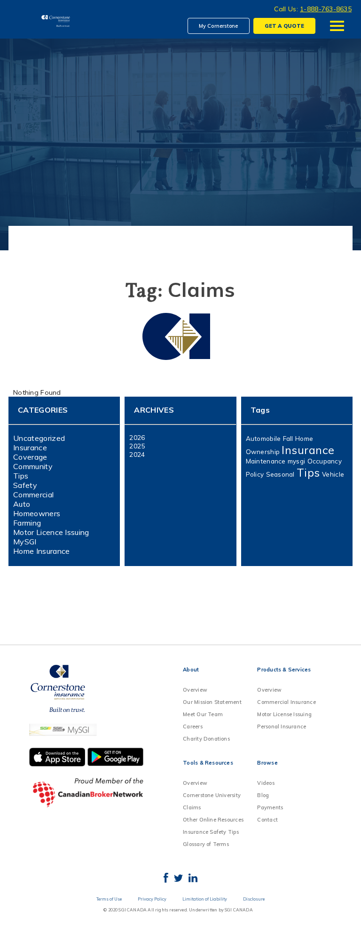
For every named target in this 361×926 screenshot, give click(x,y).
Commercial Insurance (286, 702)
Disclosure (254, 899)
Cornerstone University (212, 795)
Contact (267, 819)
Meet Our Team (203, 714)
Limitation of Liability (204, 899)
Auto (21, 504)
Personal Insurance (281, 726)
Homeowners (36, 513)
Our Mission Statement (212, 702)
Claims (192, 807)
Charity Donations (206, 738)
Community (33, 466)
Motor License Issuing (284, 714)
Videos (265, 783)
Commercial (33, 494)
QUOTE (284, 26)
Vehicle (333, 474)
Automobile (263, 438)
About (191, 669)
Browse (267, 762)
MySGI (25, 541)
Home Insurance (41, 551)
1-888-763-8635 (326, 9)
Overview (195, 690)
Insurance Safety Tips (211, 832)
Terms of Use (109, 899)
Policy (255, 474)
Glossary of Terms (206, 844)
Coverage (30, 457)
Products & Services (284, 669)
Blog (263, 795)
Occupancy (324, 461)
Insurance (30, 447)
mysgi (296, 461)
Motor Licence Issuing (51, 532)
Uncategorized (39, 438)
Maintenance (266, 461)
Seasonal (280, 474)
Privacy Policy (152, 899)
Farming (27, 522)
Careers (193, 726)
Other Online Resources (213, 819)
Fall (288, 438)
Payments (270, 807)
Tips (20, 475)
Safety (25, 485)
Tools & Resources (208, 762)
